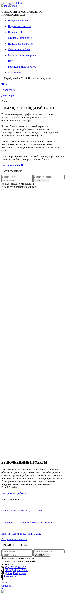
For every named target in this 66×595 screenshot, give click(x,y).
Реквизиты (10, 576)
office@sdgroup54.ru (16, 570)
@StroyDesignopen (15, 573)
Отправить (41, 180)
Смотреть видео (10, 165)
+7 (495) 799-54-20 (12, 2)
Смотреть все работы (15, 493)
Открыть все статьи (14, 539)
